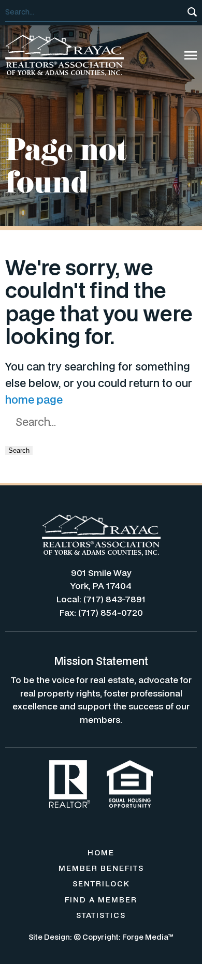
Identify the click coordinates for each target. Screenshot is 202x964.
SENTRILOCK (101, 883)
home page (34, 399)
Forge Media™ (148, 937)
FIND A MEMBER (101, 899)
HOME (101, 852)
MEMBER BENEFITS (101, 868)
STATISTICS (101, 915)
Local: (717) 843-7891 (101, 599)
